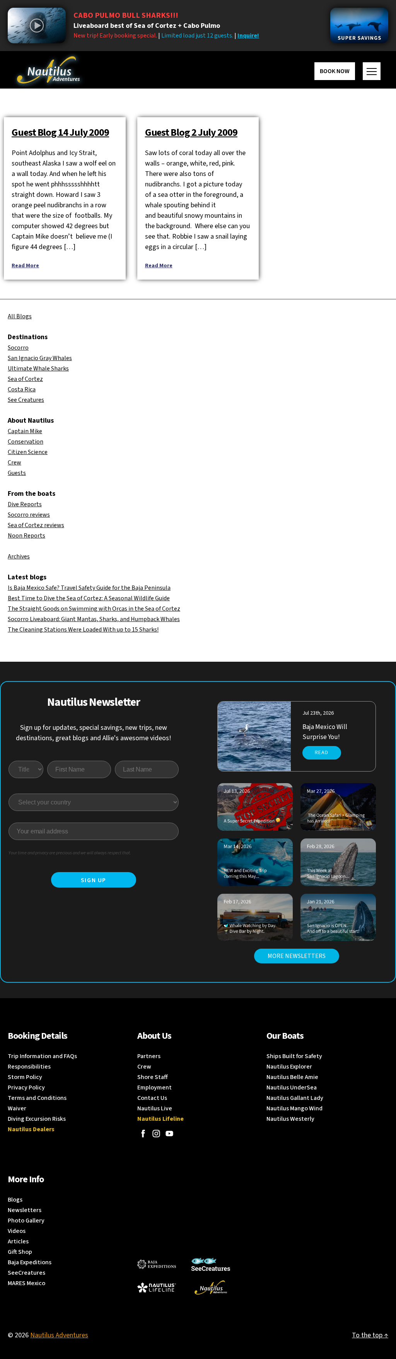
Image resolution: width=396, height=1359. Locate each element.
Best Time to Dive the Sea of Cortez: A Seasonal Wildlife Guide (89, 598)
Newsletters (24, 1210)
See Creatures (26, 400)
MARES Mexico (26, 1283)
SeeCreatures (26, 1273)
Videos (17, 1231)
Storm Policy (25, 1077)
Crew (14, 462)
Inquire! (248, 35)
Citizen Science (28, 452)
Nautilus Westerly (290, 1119)
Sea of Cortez (25, 379)
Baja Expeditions (29, 1262)
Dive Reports (25, 504)
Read (321, 752)
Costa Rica (22, 389)
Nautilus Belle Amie (292, 1077)
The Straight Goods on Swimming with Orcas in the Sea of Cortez (94, 608)
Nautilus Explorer (289, 1066)
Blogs (15, 1199)
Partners (148, 1056)
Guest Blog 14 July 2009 (60, 132)
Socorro (18, 347)
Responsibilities (29, 1066)
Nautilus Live (154, 1108)
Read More (25, 266)
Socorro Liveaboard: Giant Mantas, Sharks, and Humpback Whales (94, 619)
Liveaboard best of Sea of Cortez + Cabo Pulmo (146, 26)
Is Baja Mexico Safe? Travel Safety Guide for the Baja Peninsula (89, 588)
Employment (154, 1087)
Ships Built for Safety (294, 1056)
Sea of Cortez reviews (36, 525)
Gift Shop (20, 1252)
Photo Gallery (26, 1220)
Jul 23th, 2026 (318, 713)
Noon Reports (26, 535)
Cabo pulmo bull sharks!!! (125, 15)
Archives (19, 556)
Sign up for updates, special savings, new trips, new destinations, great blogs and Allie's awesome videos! (93, 733)
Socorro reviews (29, 514)
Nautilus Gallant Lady (294, 1098)
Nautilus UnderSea (291, 1087)
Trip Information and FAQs (42, 1056)
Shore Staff (152, 1077)
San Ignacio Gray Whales (40, 358)
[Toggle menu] (372, 71)
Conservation (25, 441)
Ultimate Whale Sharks (38, 368)
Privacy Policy (26, 1087)
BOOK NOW (335, 71)
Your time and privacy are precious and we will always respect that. (70, 853)
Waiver (17, 1108)
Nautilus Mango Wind (294, 1108)
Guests (17, 473)
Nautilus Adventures (59, 1335)
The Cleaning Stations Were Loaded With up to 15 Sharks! (83, 629)
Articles (18, 1241)
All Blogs (20, 316)
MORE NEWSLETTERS (297, 956)
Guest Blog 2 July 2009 (191, 132)
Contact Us (152, 1098)
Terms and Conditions (37, 1098)
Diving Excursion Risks (37, 1119)
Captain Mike (25, 431)
